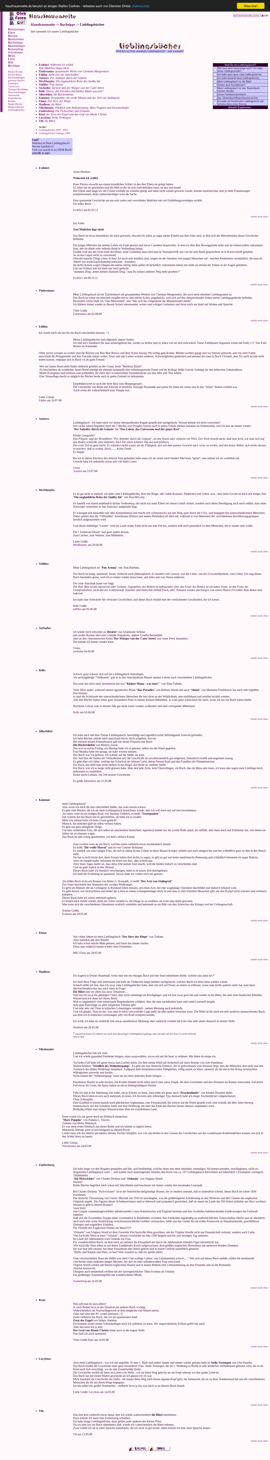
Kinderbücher (15, 98)
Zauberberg (80, 1281)
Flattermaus (80, 313)
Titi (75, 1434)
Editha (42, 400)
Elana (82, 952)
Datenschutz (141, 6)
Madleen (78, 1027)
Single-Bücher (15, 104)
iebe (11, 59)
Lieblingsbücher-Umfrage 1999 (54, 133)
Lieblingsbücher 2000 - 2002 (53, 130)
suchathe (78, 651)
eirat (11, 55)
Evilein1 (78, 210)
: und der (73, 114)
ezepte (13, 35)
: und (71, 87)
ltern (11, 32)
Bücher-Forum (15, 71)
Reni (90, 1339)
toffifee (77, 609)
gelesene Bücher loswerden (16, 82)
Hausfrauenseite (43, 24)
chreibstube (15, 52)
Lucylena (94, 1392)
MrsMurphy (80, 544)
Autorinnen (13, 95)
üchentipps (15, 42)
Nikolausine (69, 1146)
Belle (76, 712)
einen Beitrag (239, 104)
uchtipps (14, 65)
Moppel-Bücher (16, 107)
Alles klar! (251, 5)
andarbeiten (16, 39)
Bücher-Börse (15, 74)
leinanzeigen (16, 29)
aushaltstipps (16, 45)
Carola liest (13, 86)
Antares (77, 471)
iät (10, 62)
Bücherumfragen (16, 77)
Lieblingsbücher (16, 110)
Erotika (11, 101)
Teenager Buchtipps (18, 89)
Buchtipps (67, 24)
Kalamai (67, 913)
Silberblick (90, 781)
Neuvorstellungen (17, 92)
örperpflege (16, 49)
